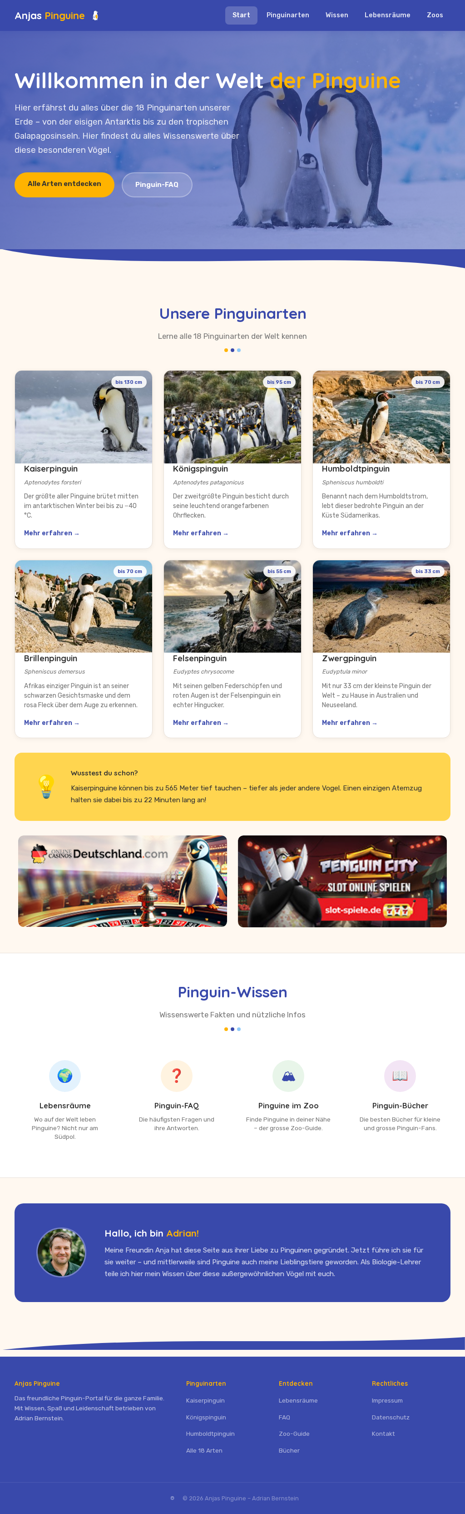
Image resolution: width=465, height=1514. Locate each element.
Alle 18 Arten (204, 1450)
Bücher (289, 1450)
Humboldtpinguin (210, 1433)
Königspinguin (206, 1417)
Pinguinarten (288, 15)
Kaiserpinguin (205, 1400)
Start (241, 15)
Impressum (387, 1400)
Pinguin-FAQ (156, 185)
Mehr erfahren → (52, 533)
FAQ (284, 1417)
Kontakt (383, 1433)
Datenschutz (391, 1417)
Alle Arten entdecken (64, 184)
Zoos (435, 15)
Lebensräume (388, 15)
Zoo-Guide (294, 1433)
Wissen (337, 15)
